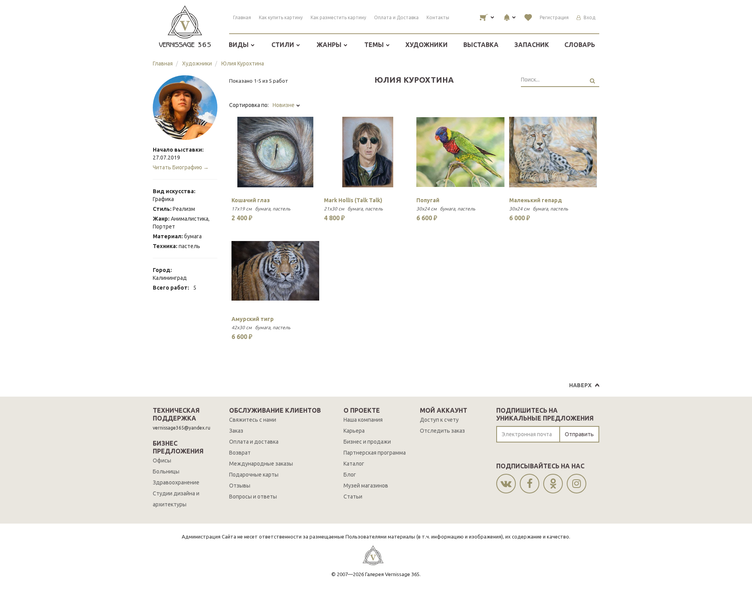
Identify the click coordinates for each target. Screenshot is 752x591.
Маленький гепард (535, 200)
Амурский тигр (252, 319)
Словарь (579, 44)
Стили (283, 44)
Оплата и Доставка (396, 17)
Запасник (531, 44)
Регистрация (554, 17)
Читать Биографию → (181, 167)
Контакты (438, 17)
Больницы (166, 471)
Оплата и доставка (253, 442)
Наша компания (363, 420)
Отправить (579, 434)
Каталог (353, 463)
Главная (242, 17)
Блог (349, 474)
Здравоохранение (176, 482)
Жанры (329, 44)
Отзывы (239, 485)
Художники (426, 44)
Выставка (481, 44)
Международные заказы (261, 463)
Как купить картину (281, 17)
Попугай (427, 200)
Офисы (162, 460)
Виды (239, 44)
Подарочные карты (253, 474)
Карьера (354, 431)
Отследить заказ (442, 431)
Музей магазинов (365, 485)
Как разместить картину (338, 17)
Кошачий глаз (250, 200)
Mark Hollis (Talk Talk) (353, 200)
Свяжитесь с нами (252, 420)
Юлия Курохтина (242, 63)
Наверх (580, 385)
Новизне (284, 105)
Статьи (352, 496)
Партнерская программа (374, 453)
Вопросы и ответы (253, 496)
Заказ (236, 431)
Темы (374, 44)
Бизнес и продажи (367, 442)
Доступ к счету (439, 420)
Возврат (240, 453)
